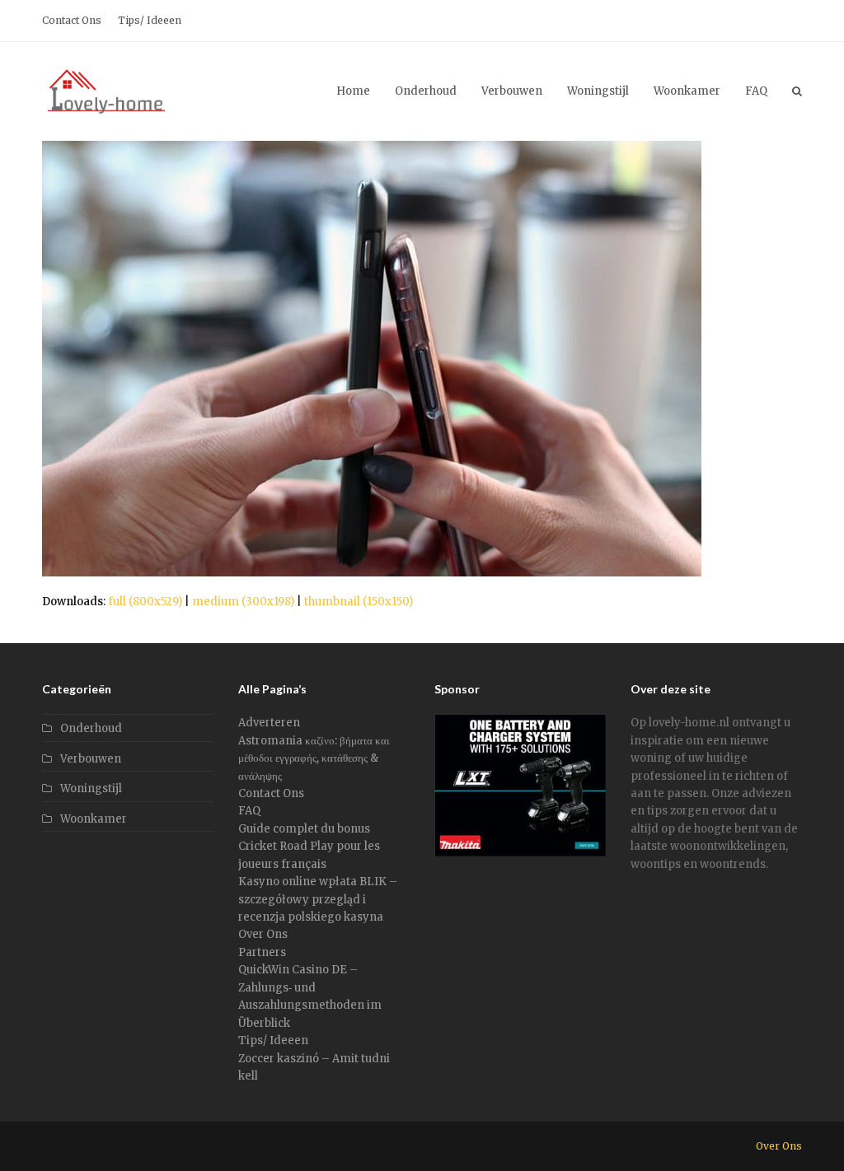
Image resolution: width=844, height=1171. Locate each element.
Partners (262, 952)
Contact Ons (271, 793)
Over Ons (263, 934)
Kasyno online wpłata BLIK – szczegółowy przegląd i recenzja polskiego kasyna (317, 899)
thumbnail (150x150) (358, 602)
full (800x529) (145, 602)
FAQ (249, 811)
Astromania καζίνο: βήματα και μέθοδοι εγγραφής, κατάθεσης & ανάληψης (314, 758)
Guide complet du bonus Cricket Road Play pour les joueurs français (309, 846)
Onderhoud (91, 728)
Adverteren (269, 723)
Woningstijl (91, 788)
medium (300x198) (243, 602)
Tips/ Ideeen (273, 1040)
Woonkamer (93, 819)
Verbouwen (90, 759)
